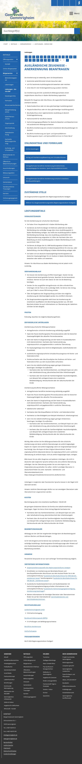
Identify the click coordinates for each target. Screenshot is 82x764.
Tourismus (46, 657)
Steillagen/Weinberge (49, 660)
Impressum (7, 748)
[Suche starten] (77, 31)
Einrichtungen (8, 683)
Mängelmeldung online (10, 111)
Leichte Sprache (8, 745)
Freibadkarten (8, 667)
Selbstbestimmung (9, 134)
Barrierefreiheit (8, 742)
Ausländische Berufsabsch (53, 576)
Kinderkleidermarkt (68, 693)
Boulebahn (65, 683)
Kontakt (7, 64)
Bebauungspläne (8, 173)
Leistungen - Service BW (43, 44)
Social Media (7, 673)
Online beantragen (32, 149)
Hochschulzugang (30, 631)
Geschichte (46, 696)
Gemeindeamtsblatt (10, 670)
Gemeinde (7, 654)
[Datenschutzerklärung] (73, 3)
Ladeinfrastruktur (9, 679)
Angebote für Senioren (49, 677)
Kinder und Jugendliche (50, 681)
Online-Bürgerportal (10, 69)
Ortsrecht (6, 177)
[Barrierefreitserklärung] (60, 3)
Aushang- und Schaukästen (9, 149)
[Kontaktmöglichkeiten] (67, 3)
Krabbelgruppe (66, 689)
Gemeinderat (7, 182)
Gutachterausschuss (10, 118)
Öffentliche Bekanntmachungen (9, 163)
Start (6, 44)
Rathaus (14, 44)
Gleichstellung (10, 128)
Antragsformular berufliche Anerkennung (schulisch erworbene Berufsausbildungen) (47, 180)
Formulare (8, 101)
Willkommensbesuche (69, 686)
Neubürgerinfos (10, 96)
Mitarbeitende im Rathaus (9, 156)
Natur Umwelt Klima (49, 663)
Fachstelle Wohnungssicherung (10, 141)
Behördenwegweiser (11, 79)
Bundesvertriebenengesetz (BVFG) (35, 618)
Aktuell (6, 657)
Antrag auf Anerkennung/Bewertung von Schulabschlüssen (46, 157)
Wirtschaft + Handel (10, 709)
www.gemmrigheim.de (10, 738)
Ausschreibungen (9, 168)
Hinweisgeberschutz (10, 663)
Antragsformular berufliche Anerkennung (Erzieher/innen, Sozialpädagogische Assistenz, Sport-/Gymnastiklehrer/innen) (46, 167)
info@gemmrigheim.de (10, 735)
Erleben (46, 654)
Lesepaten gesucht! (68, 666)
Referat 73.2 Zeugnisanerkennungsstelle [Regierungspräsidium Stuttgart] (50, 203)
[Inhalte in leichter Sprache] (54, 3)
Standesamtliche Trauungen (8, 188)
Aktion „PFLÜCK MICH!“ (69, 680)
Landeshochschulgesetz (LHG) (34, 610)
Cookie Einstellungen (10, 754)
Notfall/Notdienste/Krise (11, 660)
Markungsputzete (67, 662)
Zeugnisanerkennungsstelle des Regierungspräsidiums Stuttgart (48, 568)
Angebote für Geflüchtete (11, 705)
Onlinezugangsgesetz (10, 198)
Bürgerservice (25, 44)
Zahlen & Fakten (9, 702)
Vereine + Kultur (47, 689)
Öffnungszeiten (8, 59)
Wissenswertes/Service (11, 105)
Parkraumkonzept (9, 676)
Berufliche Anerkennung (32, 626)
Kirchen (45, 693)
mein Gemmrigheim (69, 654)
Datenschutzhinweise (10, 751)
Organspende (9, 123)
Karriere (5, 193)
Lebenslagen (9, 85)
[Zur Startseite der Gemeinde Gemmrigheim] (16, 13)
